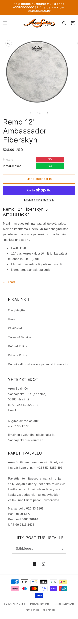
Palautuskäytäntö (39, 604)
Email (12, 410)
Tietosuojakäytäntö (63, 604)
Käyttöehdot (16, 328)
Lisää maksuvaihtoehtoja (39, 199)
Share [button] (12, 281)
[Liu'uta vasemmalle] (30, 113)
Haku (11, 319)
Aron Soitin (19, 603)
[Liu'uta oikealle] (47, 113)
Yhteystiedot (49, 610)
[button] (5, 23)
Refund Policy (17, 346)
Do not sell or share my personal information (38, 364)
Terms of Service (19, 337)
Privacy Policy (17, 355)
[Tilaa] (61, 548)
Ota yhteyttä (16, 310)
